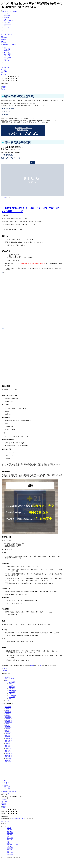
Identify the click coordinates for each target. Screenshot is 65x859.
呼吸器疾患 (12, 685)
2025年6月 (8, 728)
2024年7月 (8, 743)
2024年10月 (8, 740)
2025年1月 (8, 737)
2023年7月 (8, 761)
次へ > (7, 670)
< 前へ (4, 670)
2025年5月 (8, 730)
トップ (4, 197)
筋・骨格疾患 (12, 695)
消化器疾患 (12, 688)
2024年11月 (8, 738)
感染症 (10, 698)
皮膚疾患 (11, 693)
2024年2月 (8, 751)
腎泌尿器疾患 (12, 690)
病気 (6, 680)
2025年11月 (8, 720)
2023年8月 (8, 760)
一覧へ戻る (5, 668)
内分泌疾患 (12, 697)
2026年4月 (8, 712)
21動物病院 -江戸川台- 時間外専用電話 (23, 131)
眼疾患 (10, 683)
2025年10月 (8, 722)
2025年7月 (8, 727)
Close (32, 162)
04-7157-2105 (5, 793)
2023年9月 (8, 758)
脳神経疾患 (12, 682)
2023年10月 (8, 756)
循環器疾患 (12, 687)
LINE (40, 665)
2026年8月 (8, 707)
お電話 (32, 665)
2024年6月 (8, 745)
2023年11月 (8, 755)
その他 (7, 700)
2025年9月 (8, 723)
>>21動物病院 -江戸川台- (18, 818)
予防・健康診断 (9, 678)
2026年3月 (8, 713)
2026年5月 (8, 710)
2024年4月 (8, 748)
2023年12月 (8, 753)
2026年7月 (8, 708)
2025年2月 (8, 735)
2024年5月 (8, 747)
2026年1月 (8, 717)
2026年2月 (8, 715)
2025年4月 (8, 732)
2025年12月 (8, 718)
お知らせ (7, 677)
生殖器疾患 (12, 692)
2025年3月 (8, 733)
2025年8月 (8, 725)
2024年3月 (8, 750)
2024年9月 (8, 742)
